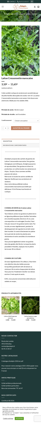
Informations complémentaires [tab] (14, 145)
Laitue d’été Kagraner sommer (10, 317)
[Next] (39, 310)
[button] (32, 1)
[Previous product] (20, 17)
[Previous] (1, 310)
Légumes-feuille (24, 14)
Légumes (14, 14)
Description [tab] (7, 141)
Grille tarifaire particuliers (10, 386)
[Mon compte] (35, 6)
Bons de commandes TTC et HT (12, 388)
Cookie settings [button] (8, 418)
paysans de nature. (11, 174)
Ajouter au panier (21, 128)
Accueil (6, 14)
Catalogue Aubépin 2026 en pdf (12, 361)
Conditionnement (6, 120)
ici (12, 176)
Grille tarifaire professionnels (11, 383)
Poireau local (20, 189)
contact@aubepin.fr (8, 346)
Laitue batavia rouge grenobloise (30, 317)
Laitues (34, 14)
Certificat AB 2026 (7, 400)
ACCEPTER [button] (19, 418)
